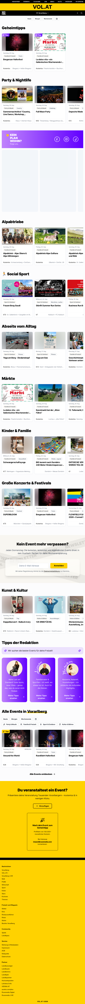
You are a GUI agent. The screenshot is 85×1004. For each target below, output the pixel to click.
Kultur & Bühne (67, 724)
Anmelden (59, 565)
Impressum (6, 948)
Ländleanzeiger (7, 966)
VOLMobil (37, 1)
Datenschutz (6, 956)
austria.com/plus (7, 989)
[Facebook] (57, 139)
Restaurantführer (8, 915)
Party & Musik (11, 724)
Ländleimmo (6, 972)
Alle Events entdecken (41, 774)
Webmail (26, 1)
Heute (29, 19)
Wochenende (48, 19)
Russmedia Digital (8, 992)
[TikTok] (76, 139)
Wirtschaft (5, 885)
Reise (4, 917)
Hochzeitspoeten (8, 980)
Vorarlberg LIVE (7, 876)
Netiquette (5, 954)
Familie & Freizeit (29, 724)
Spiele (4, 933)
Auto (60, 1)
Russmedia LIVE (7, 995)
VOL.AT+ (5, 873)
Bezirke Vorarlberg (8, 923)
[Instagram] (66, 139)
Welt (3, 879)
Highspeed (16, 1)
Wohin (4, 920)
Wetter (4, 909)
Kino (3, 912)
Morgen (37, 19)
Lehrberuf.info (7, 983)
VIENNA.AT (6, 986)
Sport (4, 888)
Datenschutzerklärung (52, 571)
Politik (4, 882)
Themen (5, 899)
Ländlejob (5, 975)
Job (45, 1)
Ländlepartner (7, 977)
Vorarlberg (5, 870)
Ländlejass (5, 935)
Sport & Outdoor (49, 724)
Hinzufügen (44, 806)
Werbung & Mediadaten (10, 945)
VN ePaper (79, 1)
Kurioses (5, 896)
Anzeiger (68, 1)
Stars (3, 893)
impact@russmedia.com (42, 842)
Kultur (4, 891)
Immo (52, 1)
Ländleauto (6, 969)
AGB (3, 951)
